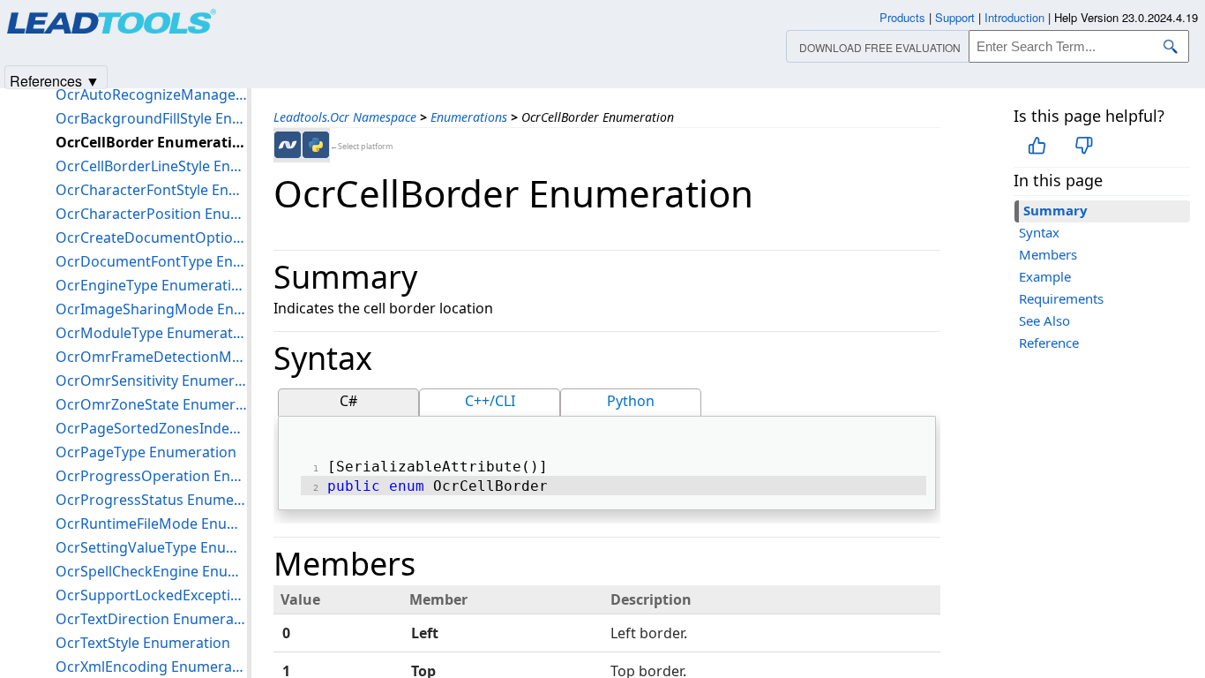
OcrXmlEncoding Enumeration (151, 666)
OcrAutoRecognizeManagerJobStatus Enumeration (151, 94)
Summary (1055, 210)
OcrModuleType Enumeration (151, 333)
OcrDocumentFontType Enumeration (151, 261)
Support (955, 17)
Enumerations (468, 117)
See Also (1044, 320)
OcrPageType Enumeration (146, 452)
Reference (1049, 342)
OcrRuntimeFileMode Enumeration (151, 523)
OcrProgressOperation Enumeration (151, 476)
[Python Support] (316, 145)
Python (631, 401)
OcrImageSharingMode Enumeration (151, 309)
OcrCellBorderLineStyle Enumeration (151, 166)
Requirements (1061, 298)
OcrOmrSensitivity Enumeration (151, 380)
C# (348, 401)
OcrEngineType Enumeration (151, 285)
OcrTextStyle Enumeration (143, 642)
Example (1045, 276)
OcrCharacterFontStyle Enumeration (151, 190)
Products (902, 17)
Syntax (1039, 232)
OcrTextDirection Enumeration (151, 619)
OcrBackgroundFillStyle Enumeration (151, 118)
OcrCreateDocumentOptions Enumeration (151, 237)
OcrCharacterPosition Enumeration (151, 213)
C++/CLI (490, 401)
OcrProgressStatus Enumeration (151, 499)
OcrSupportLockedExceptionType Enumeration (151, 595)
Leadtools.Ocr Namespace (344, 117)
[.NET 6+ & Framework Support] (287, 145)
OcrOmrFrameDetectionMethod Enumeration (151, 356)
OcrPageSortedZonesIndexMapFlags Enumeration (151, 428)
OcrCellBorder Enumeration (151, 142)
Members (1048, 254)
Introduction (1014, 17)
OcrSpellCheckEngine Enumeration (151, 571)
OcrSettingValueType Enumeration (151, 547)
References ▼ (55, 80)
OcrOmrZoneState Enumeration (151, 404)
